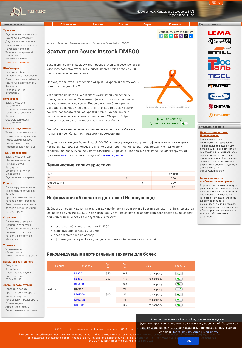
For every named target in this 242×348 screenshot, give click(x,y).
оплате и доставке (114, 155)
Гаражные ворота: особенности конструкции (217, 180)
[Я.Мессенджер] (171, 36)
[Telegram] (161, 36)
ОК (189, 340)
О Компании (68, 24)
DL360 (78, 278)
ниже (65, 155)
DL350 (78, 273)
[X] (186, 36)
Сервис (148, 24)
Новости (97, 24)
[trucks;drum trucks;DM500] (184, 123)
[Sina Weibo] (176, 36)
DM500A (79, 294)
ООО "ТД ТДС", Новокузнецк (110, 340)
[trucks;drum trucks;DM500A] (179, 294)
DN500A (79, 304)
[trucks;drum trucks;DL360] (179, 279)
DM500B (79, 299)
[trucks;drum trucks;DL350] (179, 273)
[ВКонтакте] (191, 36)
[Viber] (181, 36)
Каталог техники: (14, 23)
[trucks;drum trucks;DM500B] (179, 300)
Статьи (123, 24)
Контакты (175, 24)
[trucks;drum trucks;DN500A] (179, 305)
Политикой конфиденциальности (195, 332)
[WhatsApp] (166, 36)
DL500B (79, 284)
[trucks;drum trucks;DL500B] (179, 284)
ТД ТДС (36, 11)
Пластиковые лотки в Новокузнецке (214, 134)
